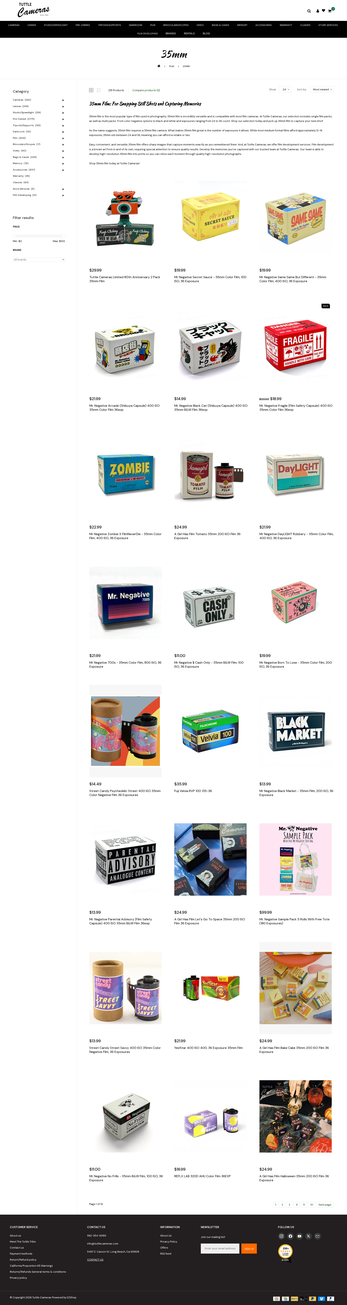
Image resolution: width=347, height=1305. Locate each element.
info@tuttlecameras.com (102, 1243)
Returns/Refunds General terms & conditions (38, 1271)
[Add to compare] (111, 293)
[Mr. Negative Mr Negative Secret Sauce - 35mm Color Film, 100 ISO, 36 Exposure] (211, 217)
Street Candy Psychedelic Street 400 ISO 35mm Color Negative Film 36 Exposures (125, 793)
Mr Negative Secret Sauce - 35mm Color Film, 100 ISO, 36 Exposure (210, 279)
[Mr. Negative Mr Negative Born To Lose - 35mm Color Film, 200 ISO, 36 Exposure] (296, 603)
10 (311, 1204)
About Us (166, 1235)
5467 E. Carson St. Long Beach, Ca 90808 (113, 1251)
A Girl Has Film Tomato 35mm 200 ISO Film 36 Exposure (207, 536)
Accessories (263, 25)
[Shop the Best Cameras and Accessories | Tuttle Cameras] (33, 10)
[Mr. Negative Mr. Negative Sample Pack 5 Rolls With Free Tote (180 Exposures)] (296, 859)
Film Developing (147, 33)
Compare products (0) (146, 90)
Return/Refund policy (23, 1259)
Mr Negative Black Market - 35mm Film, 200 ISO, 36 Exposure (296, 793)
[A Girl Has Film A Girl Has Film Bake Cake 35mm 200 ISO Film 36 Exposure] (296, 988)
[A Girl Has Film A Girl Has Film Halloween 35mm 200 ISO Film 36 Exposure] (296, 1116)
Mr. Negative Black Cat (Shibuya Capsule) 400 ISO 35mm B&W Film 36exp (211, 408)
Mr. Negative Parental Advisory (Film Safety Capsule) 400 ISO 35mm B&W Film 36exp (120, 921)
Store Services (328, 25)
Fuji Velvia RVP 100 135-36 (193, 791)
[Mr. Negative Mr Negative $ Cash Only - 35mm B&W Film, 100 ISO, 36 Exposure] (211, 603)
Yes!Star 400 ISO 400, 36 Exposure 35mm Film (208, 1048)
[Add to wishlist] (102, 293)
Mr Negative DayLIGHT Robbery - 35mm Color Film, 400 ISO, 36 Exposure (296, 536)
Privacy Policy (168, 1241)
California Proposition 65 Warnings (31, 1265)
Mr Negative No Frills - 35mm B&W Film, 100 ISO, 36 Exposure (126, 1178)
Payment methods (21, 1253)
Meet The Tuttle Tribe (23, 1241)
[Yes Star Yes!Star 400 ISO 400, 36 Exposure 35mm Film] (211, 988)
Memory (242, 25)
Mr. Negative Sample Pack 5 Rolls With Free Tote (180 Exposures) (294, 921)
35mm (186, 66)
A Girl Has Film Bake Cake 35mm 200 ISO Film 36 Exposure (294, 1050)
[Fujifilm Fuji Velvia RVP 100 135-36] (211, 731)
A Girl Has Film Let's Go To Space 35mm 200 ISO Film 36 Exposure (209, 921)
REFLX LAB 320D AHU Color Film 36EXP (202, 1176)
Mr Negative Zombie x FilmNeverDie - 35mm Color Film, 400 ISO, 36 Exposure (125, 536)
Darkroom (135, 25)
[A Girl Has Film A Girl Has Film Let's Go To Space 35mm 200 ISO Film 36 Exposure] (211, 859)
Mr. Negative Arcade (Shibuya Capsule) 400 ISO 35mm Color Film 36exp (124, 408)
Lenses (32, 25)
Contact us (17, 1247)
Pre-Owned (83, 25)
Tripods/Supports (109, 25)
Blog (206, 33)
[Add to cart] (93, 293)
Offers (164, 1247)
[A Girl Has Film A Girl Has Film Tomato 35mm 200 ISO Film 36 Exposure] (211, 474)
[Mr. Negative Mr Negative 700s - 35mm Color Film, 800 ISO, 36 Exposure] (126, 603)
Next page (325, 1204)
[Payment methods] (276, 1298)
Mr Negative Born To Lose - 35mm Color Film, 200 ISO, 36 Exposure (295, 665)
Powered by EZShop (64, 1297)
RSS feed (165, 1253)
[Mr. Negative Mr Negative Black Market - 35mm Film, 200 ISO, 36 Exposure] (296, 731)
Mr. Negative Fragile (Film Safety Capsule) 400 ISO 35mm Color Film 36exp (296, 408)
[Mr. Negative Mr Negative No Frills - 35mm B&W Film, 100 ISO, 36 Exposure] (126, 1116)
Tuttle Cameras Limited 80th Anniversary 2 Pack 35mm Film (124, 279)
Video (200, 25)
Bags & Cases (220, 25)
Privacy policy (18, 1277)
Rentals (189, 33)
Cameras (13, 25)
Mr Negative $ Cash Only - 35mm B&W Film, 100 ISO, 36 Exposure (209, 665)
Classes (305, 25)
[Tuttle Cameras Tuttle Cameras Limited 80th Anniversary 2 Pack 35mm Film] (126, 217)
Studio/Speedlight (56, 25)
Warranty (286, 25)
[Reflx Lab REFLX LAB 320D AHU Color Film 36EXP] (211, 1116)
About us (15, 1235)
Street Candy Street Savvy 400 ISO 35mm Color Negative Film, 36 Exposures (125, 1050)
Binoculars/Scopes (176, 25)
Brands (171, 33)
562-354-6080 (96, 1235)
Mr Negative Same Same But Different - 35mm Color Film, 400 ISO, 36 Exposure (292, 279)
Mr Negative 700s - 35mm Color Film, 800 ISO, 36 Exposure (125, 665)
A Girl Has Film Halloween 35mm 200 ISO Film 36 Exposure (294, 1178)
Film (152, 25)
